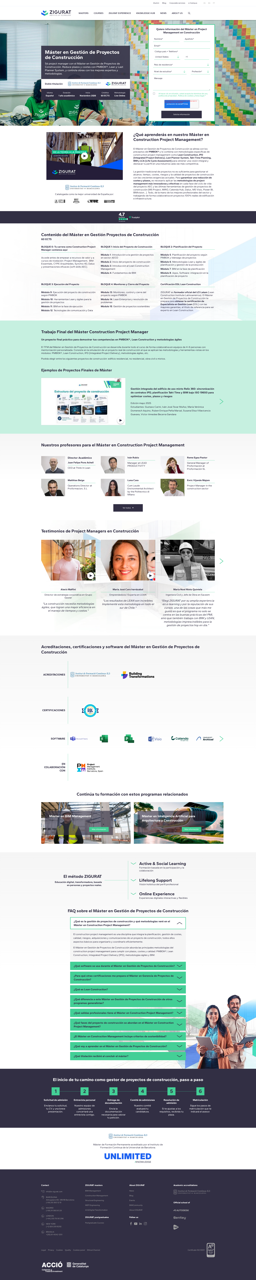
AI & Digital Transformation (96, 1210)
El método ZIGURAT (82, 876)
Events (132, 1200)
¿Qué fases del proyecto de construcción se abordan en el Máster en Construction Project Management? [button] (124, 1024)
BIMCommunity (136, 1205)
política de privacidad (168, 96)
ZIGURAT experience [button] (120, 13)
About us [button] (177, 13)
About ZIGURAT (136, 1210)
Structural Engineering (94, 1200)
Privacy (51, 1250)
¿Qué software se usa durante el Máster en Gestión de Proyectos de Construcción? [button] (124, 965)
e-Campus (192, 3)
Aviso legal (199, 96)
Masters (83, 13)
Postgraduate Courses (94, 1223)
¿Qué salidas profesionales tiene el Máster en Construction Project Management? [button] (123, 1012)
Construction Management (96, 1195)
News (131, 1191)
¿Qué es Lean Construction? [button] (91, 989)
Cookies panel (79, 1250)
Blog (164, 3)
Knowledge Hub (145, 13)
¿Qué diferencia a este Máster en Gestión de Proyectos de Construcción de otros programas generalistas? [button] (123, 1001)
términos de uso (200, 93)
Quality (68, 1250)
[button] (189, 13)
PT (214, 3)
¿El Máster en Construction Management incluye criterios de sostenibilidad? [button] (120, 1036)
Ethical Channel (93, 1250)
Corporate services (177, 3)
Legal (43, 1250)
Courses (98, 13)
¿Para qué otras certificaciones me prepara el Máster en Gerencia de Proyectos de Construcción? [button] (124, 977)
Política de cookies (185, 96)
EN (209, 3)
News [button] (163, 13)
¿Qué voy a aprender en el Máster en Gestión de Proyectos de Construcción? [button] (120, 1046)
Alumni (156, 3)
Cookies (59, 1250)
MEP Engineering (92, 1205)
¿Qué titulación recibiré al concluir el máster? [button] (101, 1056)
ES (204, 3)
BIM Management (93, 1191)
